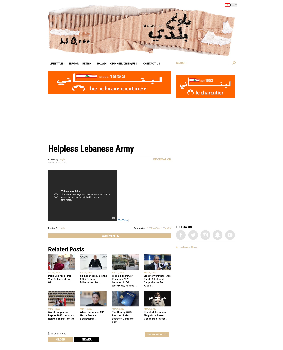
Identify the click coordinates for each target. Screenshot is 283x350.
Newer (87, 339)
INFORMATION (153, 228)
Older (60, 339)
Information (162, 159)
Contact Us (165, 5)
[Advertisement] (109, 117)
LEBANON (166, 228)
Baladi (122, 5)
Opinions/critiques (141, 5)
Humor (99, 5)
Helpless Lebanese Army (91, 148)
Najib (62, 159)
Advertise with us (186, 247)
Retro (109, 5)
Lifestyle (84, 5)
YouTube (123, 220)
